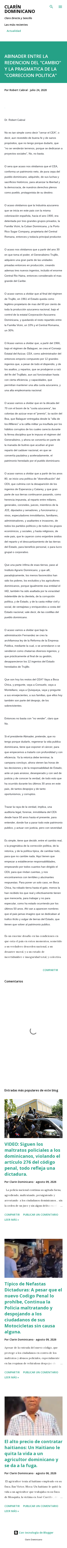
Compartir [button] (50, 970)
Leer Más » (11, 1219)
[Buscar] (51, 6)
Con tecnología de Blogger (35, 1532)
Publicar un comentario (40, 1214)
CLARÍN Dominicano (19, 9)
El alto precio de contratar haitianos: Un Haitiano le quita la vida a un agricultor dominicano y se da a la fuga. (33, 1453)
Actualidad (14, 31)
